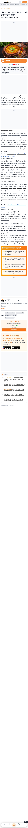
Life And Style (8, 8)
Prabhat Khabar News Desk (14, 301)
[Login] (14, 825)
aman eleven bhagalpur (10, 315)
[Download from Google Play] (7, 347)
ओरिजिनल (23, 4)
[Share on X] (18, 64)
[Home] (7, 2)
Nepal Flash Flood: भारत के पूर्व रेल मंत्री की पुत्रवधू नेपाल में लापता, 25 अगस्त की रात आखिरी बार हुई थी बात (14, 253)
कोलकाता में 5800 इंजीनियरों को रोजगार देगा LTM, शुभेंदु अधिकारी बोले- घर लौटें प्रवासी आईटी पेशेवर (14, 399)
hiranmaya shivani (9, 317)
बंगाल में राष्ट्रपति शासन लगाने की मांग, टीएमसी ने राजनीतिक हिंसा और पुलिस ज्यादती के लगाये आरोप (15, 272)
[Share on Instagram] (16, 64)
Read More (3, 308)
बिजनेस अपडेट (17, 338)
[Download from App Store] (16, 347)
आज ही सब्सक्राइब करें (14, 329)
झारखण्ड (4, 4)
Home (2, 8)
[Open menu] (2, 2)
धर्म (21, 338)
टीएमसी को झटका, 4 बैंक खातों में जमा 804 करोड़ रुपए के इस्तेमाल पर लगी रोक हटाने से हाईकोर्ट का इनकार (14, 259)
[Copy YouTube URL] (14, 64)
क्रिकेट (4, 340)
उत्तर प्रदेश (12, 4)
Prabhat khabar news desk (11, 17)
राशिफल (8, 340)
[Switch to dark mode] (20, 2)
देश (3, 338)
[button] (14, 50)
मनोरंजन (11, 338)
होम (1, 4)
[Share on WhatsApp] (9, 64)
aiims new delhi (20, 312)
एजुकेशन (7, 338)
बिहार (8, 4)
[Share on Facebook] (12, 64)
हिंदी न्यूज (10, 342)
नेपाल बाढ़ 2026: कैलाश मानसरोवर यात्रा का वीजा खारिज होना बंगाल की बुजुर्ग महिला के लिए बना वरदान (15, 266)
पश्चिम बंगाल (17, 4)
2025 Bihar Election (9, 312)
